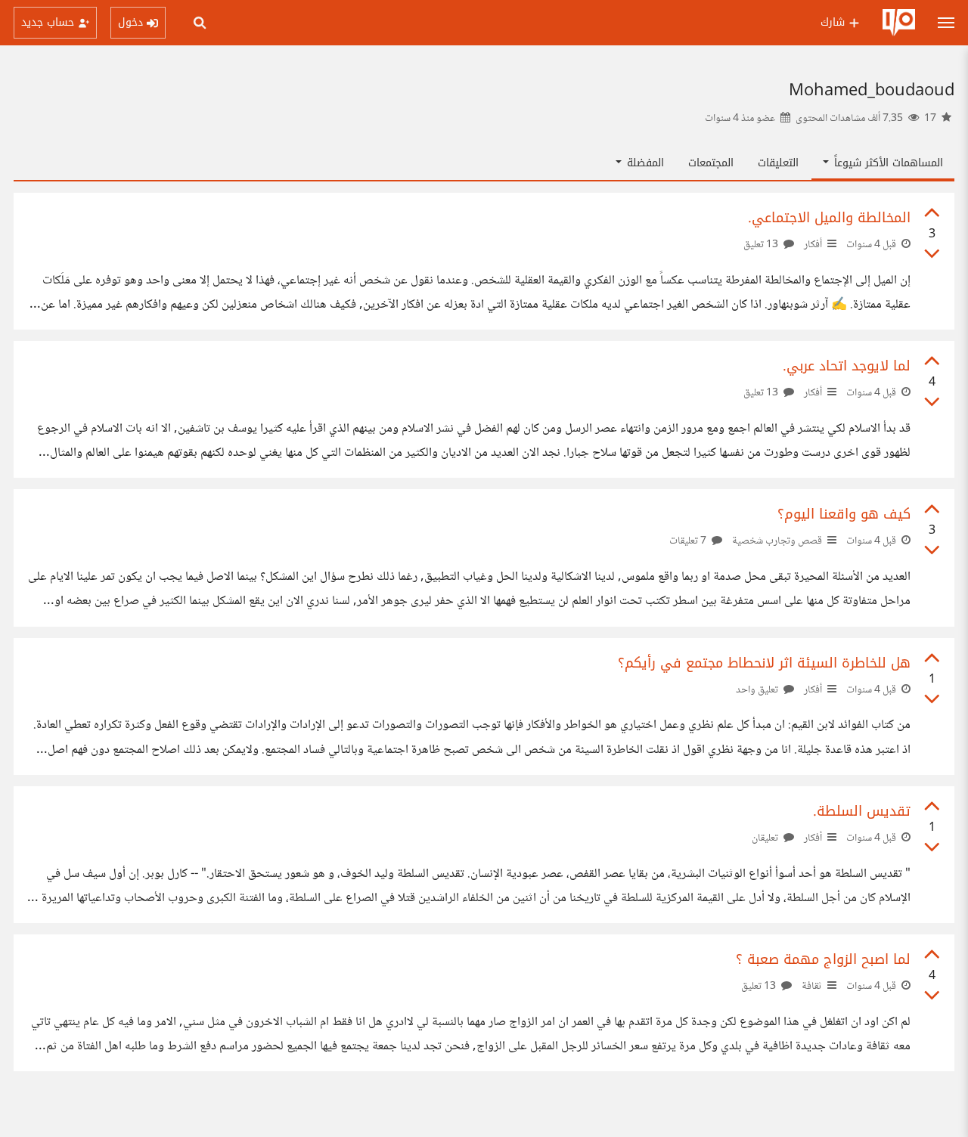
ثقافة (811, 986)
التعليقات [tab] (778, 163)
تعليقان (766, 838)
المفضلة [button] (643, 163)
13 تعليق (761, 245)
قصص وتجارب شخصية (777, 541)
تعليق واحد (758, 690)
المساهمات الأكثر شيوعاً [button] (886, 163)
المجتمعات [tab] (711, 163)
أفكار (813, 245)
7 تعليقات (689, 541)
